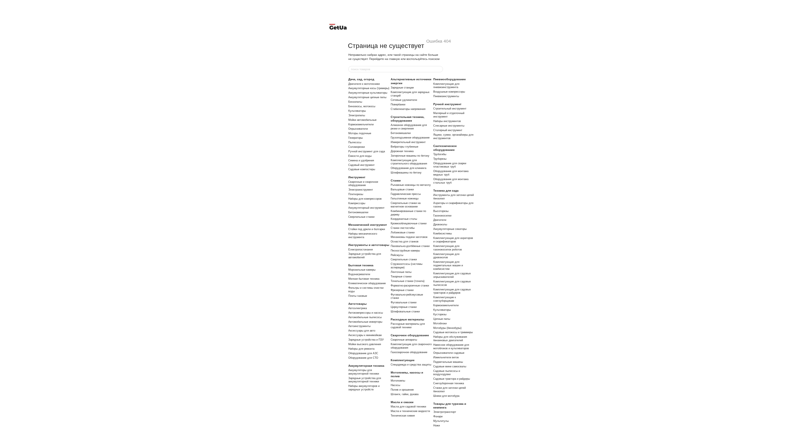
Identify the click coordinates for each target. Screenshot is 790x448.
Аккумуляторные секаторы (450, 228)
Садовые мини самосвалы (449, 366)
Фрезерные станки (402, 290)
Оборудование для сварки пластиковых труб (449, 165)
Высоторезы (440, 211)
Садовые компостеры (361, 169)
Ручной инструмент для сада (366, 151)
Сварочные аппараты (404, 339)
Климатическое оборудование (367, 283)
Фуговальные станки (403, 302)
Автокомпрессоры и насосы (365, 312)
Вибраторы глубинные (404, 146)
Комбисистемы (442, 233)
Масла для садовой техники (408, 406)
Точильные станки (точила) (407, 281)
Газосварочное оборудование (409, 352)
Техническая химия (403, 415)
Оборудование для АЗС (363, 353)
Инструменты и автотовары (368, 245)
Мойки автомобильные (362, 119)
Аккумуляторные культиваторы (367, 92)
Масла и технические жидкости (410, 411)
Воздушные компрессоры (449, 91)
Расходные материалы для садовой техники (408, 325)
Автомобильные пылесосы (365, 317)
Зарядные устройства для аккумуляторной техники (364, 380)
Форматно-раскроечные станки (410, 285)
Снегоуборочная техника (448, 383)
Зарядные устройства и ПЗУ (366, 339)
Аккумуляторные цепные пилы (367, 97)
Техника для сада (446, 190)
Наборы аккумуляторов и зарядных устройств (364, 387)
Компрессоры (356, 203)
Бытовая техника (360, 265)
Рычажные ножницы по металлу (411, 184)
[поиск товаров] (439, 69)
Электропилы (356, 115)
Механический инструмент (367, 224)
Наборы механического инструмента (362, 235)
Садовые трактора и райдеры (451, 378)
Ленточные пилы (401, 271)
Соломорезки (356, 146)
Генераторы (355, 137)
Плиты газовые (357, 295)
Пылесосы (354, 142)
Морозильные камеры (361, 269)
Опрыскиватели (358, 128)
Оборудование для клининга (408, 168)
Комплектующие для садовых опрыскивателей (452, 275)
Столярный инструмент (447, 130)
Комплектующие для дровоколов (446, 256)
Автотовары (357, 303)
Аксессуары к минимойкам (365, 335)
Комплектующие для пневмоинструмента (446, 85)
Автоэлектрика (357, 308)
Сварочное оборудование (410, 335)
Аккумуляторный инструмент (366, 207)
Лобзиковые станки (403, 232)
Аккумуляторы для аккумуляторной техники (363, 372)
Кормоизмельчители (361, 124)
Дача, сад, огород (361, 79)
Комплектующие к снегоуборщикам (444, 299)
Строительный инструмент (449, 108)
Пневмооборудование (449, 79)
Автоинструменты (359, 326)
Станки (396, 180)
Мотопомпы (398, 380)
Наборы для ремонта (361, 348)
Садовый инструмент (361, 164)
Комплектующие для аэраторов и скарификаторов (453, 239)
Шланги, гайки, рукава (404, 394)
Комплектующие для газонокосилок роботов (447, 247)
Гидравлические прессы (406, 193)
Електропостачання (360, 249)
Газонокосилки (442, 215)
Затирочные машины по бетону (410, 155)
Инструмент (356, 177)
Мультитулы (441, 420)
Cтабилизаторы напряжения (408, 109)
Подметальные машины (448, 361)
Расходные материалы (407, 319)
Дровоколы (440, 224)
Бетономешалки (358, 212)
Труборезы (439, 158)
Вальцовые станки (402, 189)
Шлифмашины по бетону (406, 172)
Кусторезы (439, 314)
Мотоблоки (440, 323)
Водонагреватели (359, 274)
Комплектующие (403, 360)
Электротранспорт (444, 411)
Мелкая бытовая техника (363, 278)
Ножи (436, 425)
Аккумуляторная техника (366, 365)
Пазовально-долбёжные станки (410, 246)
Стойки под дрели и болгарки (366, 229)
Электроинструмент (360, 189)
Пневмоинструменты (446, 96)
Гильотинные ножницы (404, 198)
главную (394, 59)
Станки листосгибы (403, 227)
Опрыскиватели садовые (448, 352)
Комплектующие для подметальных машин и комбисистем (448, 265)
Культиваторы (357, 110)
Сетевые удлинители (404, 99)
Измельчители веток (446, 357)
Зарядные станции (402, 87)
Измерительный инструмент (408, 142)
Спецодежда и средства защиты (411, 364)
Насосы (395, 385)
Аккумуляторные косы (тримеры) (368, 88)
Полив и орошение (402, 389)
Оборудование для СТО (363, 357)
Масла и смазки (402, 402)
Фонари (438, 416)
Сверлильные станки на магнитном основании (406, 204)
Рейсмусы (397, 255)
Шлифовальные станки (405, 311)
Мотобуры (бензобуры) (447, 327)
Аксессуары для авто (361, 330)
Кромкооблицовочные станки (408, 223)
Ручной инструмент (447, 104)
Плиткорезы (355, 194)
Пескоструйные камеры (405, 250)
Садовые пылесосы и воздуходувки (446, 372)
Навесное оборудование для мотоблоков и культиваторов (451, 346)
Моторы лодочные (359, 133)
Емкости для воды (360, 155)
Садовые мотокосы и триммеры (453, 332)
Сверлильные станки (361, 216)
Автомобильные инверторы (365, 321)
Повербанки (398, 104)
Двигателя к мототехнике (364, 83)
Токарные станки (401, 276)
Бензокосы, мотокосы (361, 106)
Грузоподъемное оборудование (410, 137)
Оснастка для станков (404, 241)
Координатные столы (404, 218)
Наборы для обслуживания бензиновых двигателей (450, 338)
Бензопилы (355, 101)
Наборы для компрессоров (365, 198)
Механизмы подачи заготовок (409, 237)
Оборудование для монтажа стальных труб (450, 181)
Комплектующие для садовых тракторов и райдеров (452, 291)
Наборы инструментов (447, 121)
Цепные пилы (441, 318)
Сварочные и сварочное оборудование (363, 183)
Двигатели (439, 219)
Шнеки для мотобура (446, 395)
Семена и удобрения (361, 160)
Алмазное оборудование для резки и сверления (409, 126)
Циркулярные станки (404, 306)
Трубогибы (439, 154)
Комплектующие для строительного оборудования (409, 162)
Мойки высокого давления (364, 344)
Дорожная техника (402, 151)
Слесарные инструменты (448, 125)
